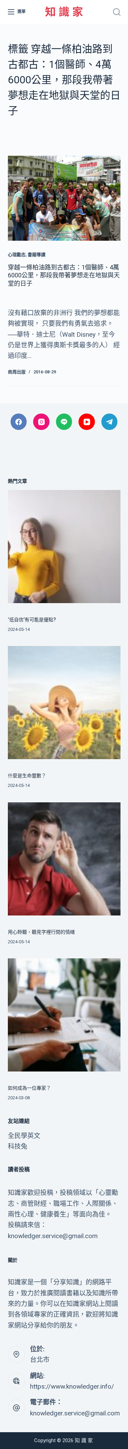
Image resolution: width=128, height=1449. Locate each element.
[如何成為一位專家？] (64, 1014)
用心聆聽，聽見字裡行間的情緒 (41, 932)
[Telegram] (109, 422)
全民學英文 (24, 1136)
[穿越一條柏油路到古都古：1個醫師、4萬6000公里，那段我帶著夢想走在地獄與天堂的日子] (64, 198)
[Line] (64, 422)
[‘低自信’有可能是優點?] (64, 546)
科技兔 (17, 1146)
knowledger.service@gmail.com (75, 1413)
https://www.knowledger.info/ (72, 1386)
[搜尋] (116, 12)
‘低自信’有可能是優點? (32, 619)
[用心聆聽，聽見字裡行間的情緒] (64, 858)
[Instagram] (41, 422)
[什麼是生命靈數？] (64, 702)
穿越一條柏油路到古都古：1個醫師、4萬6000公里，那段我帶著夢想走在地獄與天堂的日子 (64, 275)
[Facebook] (19, 422)
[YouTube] (87, 422)
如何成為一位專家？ (29, 1088)
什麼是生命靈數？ (27, 775)
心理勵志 (17, 254)
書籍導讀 (36, 254)
